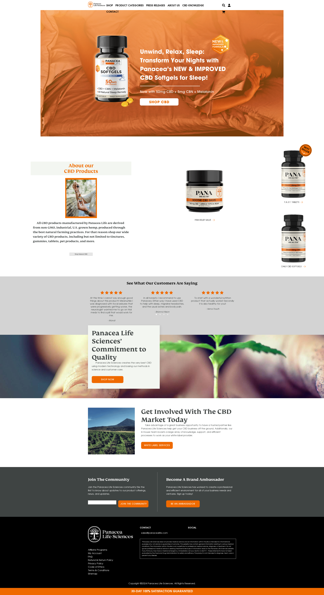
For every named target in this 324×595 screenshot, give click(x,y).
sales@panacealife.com (154, 533)
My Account (95, 553)
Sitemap (92, 574)
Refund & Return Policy (100, 560)
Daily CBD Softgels (291, 267)
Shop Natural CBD (81, 254)
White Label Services (157, 445)
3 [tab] (164, 314)
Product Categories (129, 5)
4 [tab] (167, 314)
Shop (109, 5)
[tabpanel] (162, 69)
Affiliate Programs (97, 550)
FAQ (90, 557)
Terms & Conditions (98, 570)
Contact (112, 12)
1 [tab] (156, 314)
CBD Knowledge (193, 5)
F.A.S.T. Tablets (291, 202)
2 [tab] (160, 314)
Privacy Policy (95, 564)
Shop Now (107, 380)
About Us (174, 5)
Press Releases (155, 5)
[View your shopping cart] (223, 13)
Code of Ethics (96, 567)
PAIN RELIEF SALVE (203, 220)
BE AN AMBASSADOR (183, 504)
